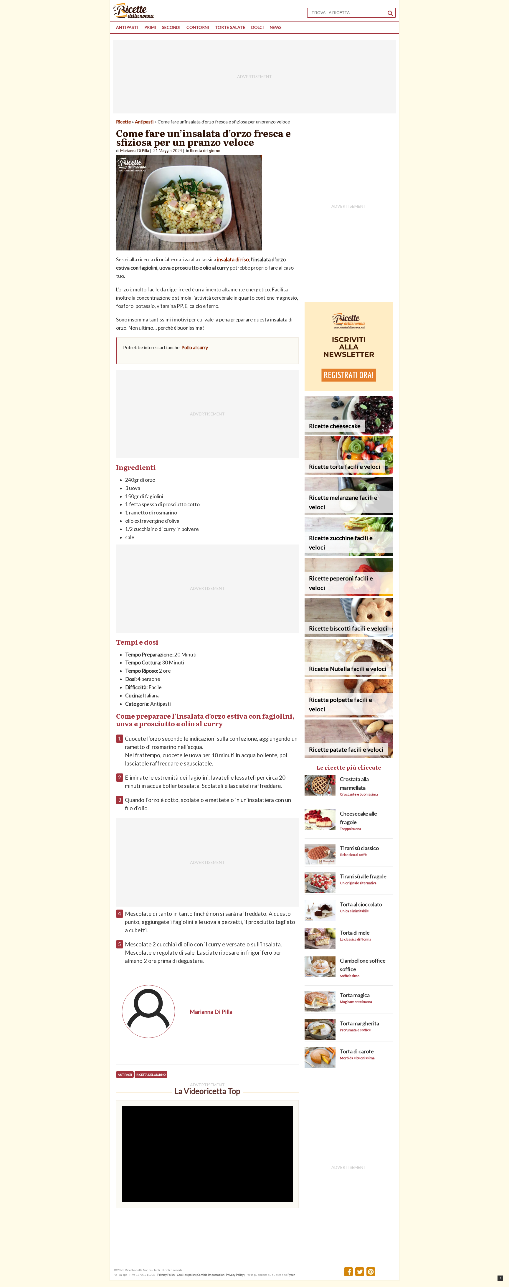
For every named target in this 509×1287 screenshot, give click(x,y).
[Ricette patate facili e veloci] (349, 756)
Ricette (123, 121)
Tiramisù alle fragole (363, 876)
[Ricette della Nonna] (133, 16)
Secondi (171, 27)
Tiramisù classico (359, 848)
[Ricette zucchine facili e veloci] (349, 554)
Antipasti (127, 27)
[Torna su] (500, 1278)
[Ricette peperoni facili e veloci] (349, 594)
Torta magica (355, 995)
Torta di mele (355, 932)
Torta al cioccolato (361, 904)
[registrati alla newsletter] (349, 389)
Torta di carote (357, 1051)
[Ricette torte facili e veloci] (349, 473)
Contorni (197, 27)
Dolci (257, 27)
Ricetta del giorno (151, 1074)
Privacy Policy (166, 1274)
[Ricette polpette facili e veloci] (349, 715)
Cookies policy (186, 1274)
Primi (150, 27)
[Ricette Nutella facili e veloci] (349, 675)
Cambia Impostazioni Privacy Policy (220, 1274)
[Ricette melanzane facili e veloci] (349, 513)
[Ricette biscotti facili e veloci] (349, 635)
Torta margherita (359, 1023)
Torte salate (230, 27)
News (276, 27)
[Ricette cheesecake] (349, 432)
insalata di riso (233, 259)
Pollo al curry (194, 347)
